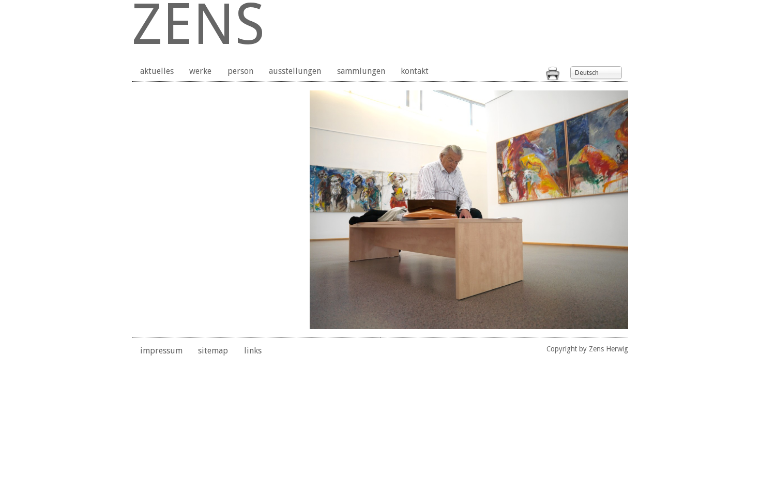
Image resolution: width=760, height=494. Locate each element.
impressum (161, 351)
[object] (469, 209)
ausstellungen (295, 71)
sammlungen (361, 71)
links (253, 351)
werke (200, 71)
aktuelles (157, 71)
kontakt (415, 71)
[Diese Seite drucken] (552, 78)
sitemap (213, 351)
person (240, 71)
